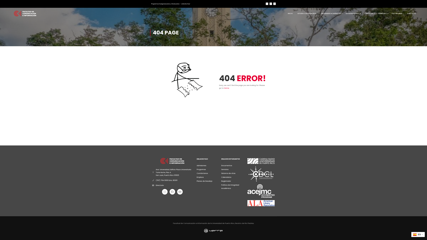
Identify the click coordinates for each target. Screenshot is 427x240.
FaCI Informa (397, 13)
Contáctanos (202, 173)
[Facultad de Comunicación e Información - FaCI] (25, 13)
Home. (226, 88)
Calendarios (226, 177)
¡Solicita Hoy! (185, 4)
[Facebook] (271, 4)
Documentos (226, 165)
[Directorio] (153, 185)
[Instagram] (267, 4)
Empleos (200, 177)
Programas (201, 169)
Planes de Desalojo (204, 181)
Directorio (160, 185)
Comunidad (368, 13)
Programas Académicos (331, 13)
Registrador (226, 181)
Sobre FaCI (382, 13)
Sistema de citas (228, 173)
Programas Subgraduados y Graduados (165, 4)
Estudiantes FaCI (352, 13)
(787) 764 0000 (162, 180)
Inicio (290, 13)
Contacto (411, 13)
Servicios (225, 169)
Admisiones (201, 165)
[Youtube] (274, 4)
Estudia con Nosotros (307, 13)
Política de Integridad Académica (230, 186)
